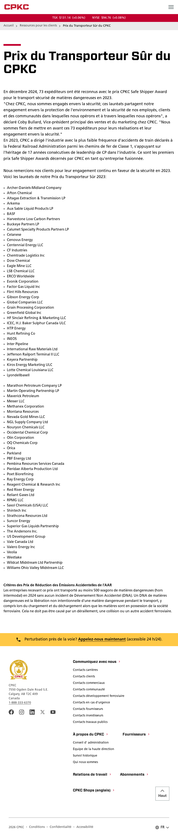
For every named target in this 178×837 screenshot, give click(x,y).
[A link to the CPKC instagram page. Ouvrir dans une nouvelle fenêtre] (21, 712)
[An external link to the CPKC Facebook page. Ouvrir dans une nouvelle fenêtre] (11, 712)
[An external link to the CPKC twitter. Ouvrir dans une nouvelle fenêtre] (42, 712)
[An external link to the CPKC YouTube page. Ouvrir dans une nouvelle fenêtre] (53, 712)
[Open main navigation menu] (171, 6)
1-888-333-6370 (20, 702)
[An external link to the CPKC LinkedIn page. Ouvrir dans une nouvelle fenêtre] (32, 712)
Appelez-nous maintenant (102, 640)
